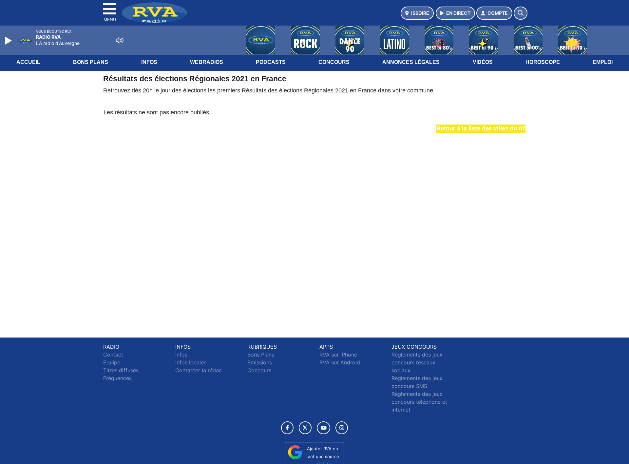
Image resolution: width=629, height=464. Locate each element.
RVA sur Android (339, 362)
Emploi (603, 62)
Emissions (259, 362)
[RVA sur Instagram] (341, 427)
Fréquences (117, 378)
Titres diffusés (121, 370)
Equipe (111, 362)
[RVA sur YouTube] (323, 427)
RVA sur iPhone (338, 354)
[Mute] (119, 40)
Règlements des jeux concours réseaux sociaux (417, 362)
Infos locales (190, 362)
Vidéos (483, 62)
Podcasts (271, 62)
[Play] (9, 41)
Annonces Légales (411, 62)
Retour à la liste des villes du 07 (480, 128)
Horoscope (542, 62)
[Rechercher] (520, 13)
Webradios (206, 62)
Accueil (28, 62)
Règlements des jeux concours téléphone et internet (419, 402)
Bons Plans (90, 62)
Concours (334, 62)
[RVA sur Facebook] (287, 427)
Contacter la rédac (198, 370)
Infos (149, 62)
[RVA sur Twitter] (305, 427)
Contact (113, 354)
